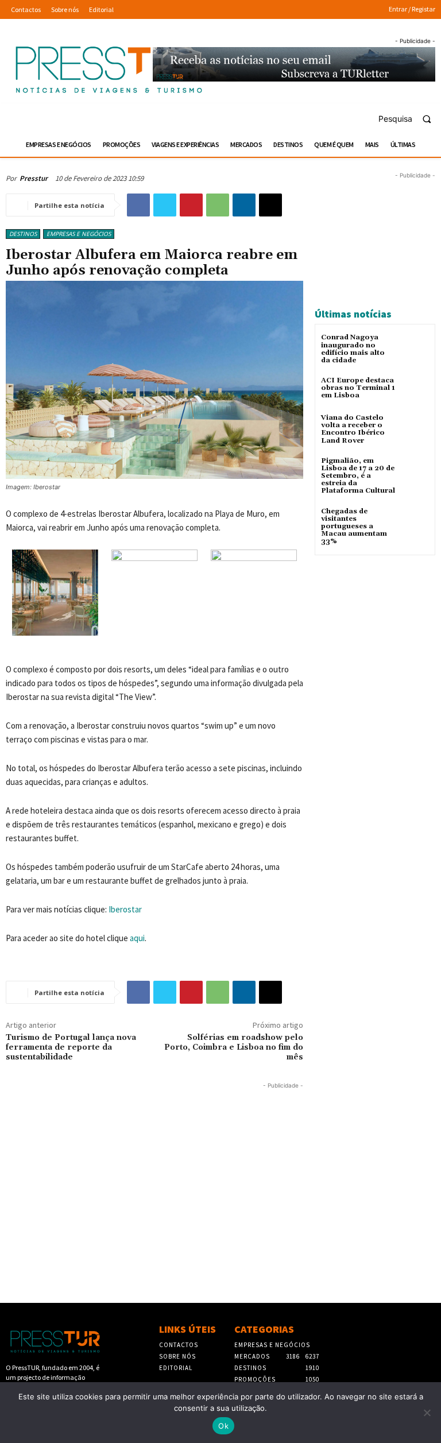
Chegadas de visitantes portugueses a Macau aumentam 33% (354, 526)
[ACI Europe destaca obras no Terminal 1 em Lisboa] (415, 391)
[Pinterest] (191, 205)
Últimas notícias (353, 313)
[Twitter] (164, 205)
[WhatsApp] (217, 205)
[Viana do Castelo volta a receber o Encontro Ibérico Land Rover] (415, 428)
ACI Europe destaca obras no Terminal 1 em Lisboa (358, 388)
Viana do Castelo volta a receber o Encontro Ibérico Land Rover (353, 429)
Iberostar (125, 909)
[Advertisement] (154, 1172)
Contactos (178, 1345)
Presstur (34, 178)
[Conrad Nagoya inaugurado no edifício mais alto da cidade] (415, 348)
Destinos (23, 234)
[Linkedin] (244, 205)
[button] (409, 119)
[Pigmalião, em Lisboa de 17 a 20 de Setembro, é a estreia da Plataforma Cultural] (415, 471)
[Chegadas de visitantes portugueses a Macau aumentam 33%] (415, 522)
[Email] (270, 205)
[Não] (426, 1412)
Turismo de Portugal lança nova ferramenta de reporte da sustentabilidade (71, 1047)
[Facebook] (138, 205)
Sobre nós (177, 1356)
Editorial (175, 1368)
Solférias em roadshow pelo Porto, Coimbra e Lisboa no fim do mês (233, 1047)
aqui (137, 938)
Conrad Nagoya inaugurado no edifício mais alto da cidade (353, 349)
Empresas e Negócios (79, 234)
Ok (223, 1425)
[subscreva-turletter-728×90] (294, 64)
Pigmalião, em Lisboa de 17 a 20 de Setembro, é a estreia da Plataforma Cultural (358, 476)
